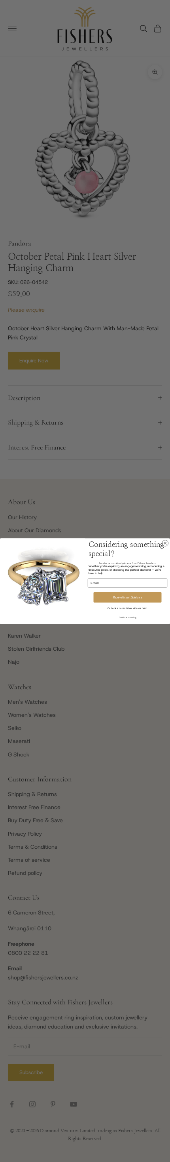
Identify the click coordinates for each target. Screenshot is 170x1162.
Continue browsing (127, 617)
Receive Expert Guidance (127, 596)
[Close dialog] (165, 543)
